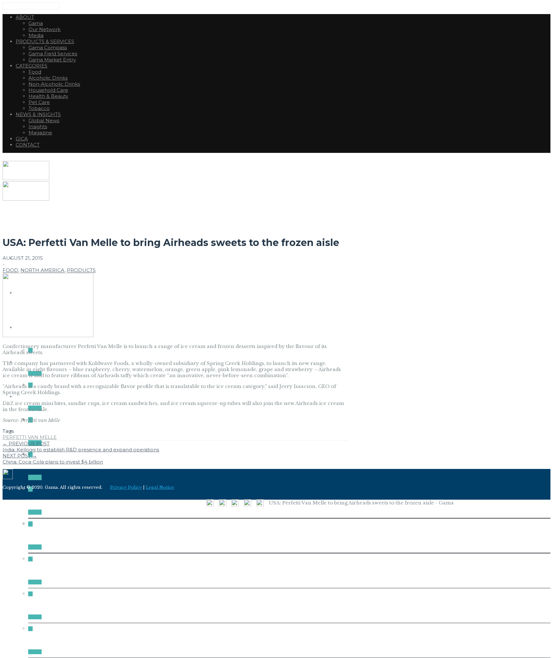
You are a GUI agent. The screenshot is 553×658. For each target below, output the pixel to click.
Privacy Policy (126, 487)
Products (81, 270)
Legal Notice (160, 487)
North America (42, 270)
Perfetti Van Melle (30, 437)
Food (10, 270)
